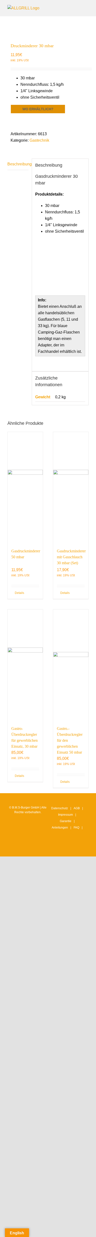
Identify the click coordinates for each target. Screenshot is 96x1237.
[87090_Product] (48, 27)
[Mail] (80, 848)
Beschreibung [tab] (18, 164)
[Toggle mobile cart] (69, 7)
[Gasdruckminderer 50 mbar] (25, 487)
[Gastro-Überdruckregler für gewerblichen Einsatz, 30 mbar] (25, 665)
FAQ (76, 827)
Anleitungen (60, 827)
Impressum (65, 814)
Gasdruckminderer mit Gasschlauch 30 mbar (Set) (71, 557)
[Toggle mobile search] (78, 7)
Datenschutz (59, 808)
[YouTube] (72, 848)
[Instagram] (57, 848)
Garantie (65, 821)
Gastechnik (39, 140)
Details (19, 593)
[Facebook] (64, 848)
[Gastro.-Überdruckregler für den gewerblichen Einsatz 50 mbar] (70, 665)
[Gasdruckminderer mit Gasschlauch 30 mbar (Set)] (70, 487)
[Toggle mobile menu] (87, 7)
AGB (77, 808)
